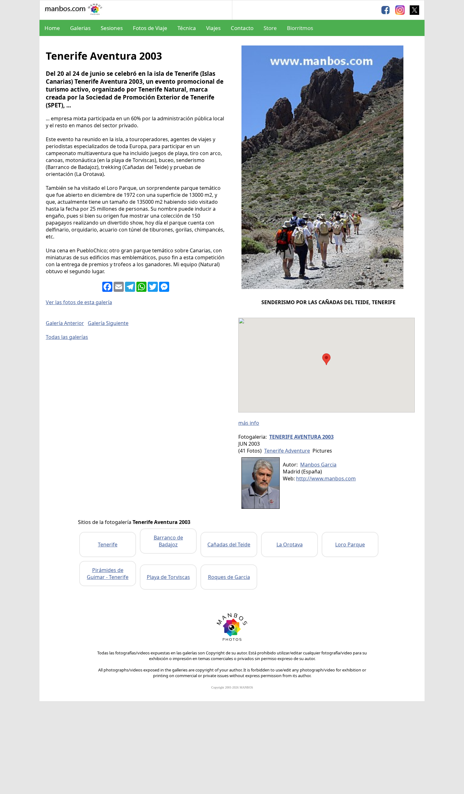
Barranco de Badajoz (168, 541)
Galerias (80, 28)
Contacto (242, 28)
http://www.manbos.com (326, 478)
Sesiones (112, 28)
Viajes (213, 28)
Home (52, 28)
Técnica (186, 28)
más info (248, 422)
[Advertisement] (232, 748)
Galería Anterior (65, 323)
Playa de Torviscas (168, 577)
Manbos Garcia (318, 464)
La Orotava (290, 544)
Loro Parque (350, 544)
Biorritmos (300, 28)
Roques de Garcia (229, 577)
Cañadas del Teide (228, 544)
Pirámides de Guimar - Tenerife (107, 573)
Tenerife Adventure (287, 450)
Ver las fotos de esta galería (79, 302)
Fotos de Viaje (150, 28)
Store (270, 28)
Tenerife (107, 544)
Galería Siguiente (108, 323)
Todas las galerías (67, 337)
